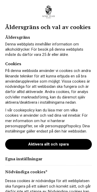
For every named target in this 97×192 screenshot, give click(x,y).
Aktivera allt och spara (48, 144)
